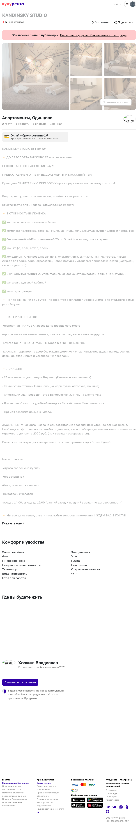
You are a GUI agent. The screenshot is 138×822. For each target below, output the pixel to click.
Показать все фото (116, 102)
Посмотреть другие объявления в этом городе (93, 35)
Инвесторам (112, 799)
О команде (111, 793)
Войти (116, 4)
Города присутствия (47, 799)
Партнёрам (112, 796)
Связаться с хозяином (20, 682)
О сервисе (111, 790)
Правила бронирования (14, 799)
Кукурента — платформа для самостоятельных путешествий (119, 782)
